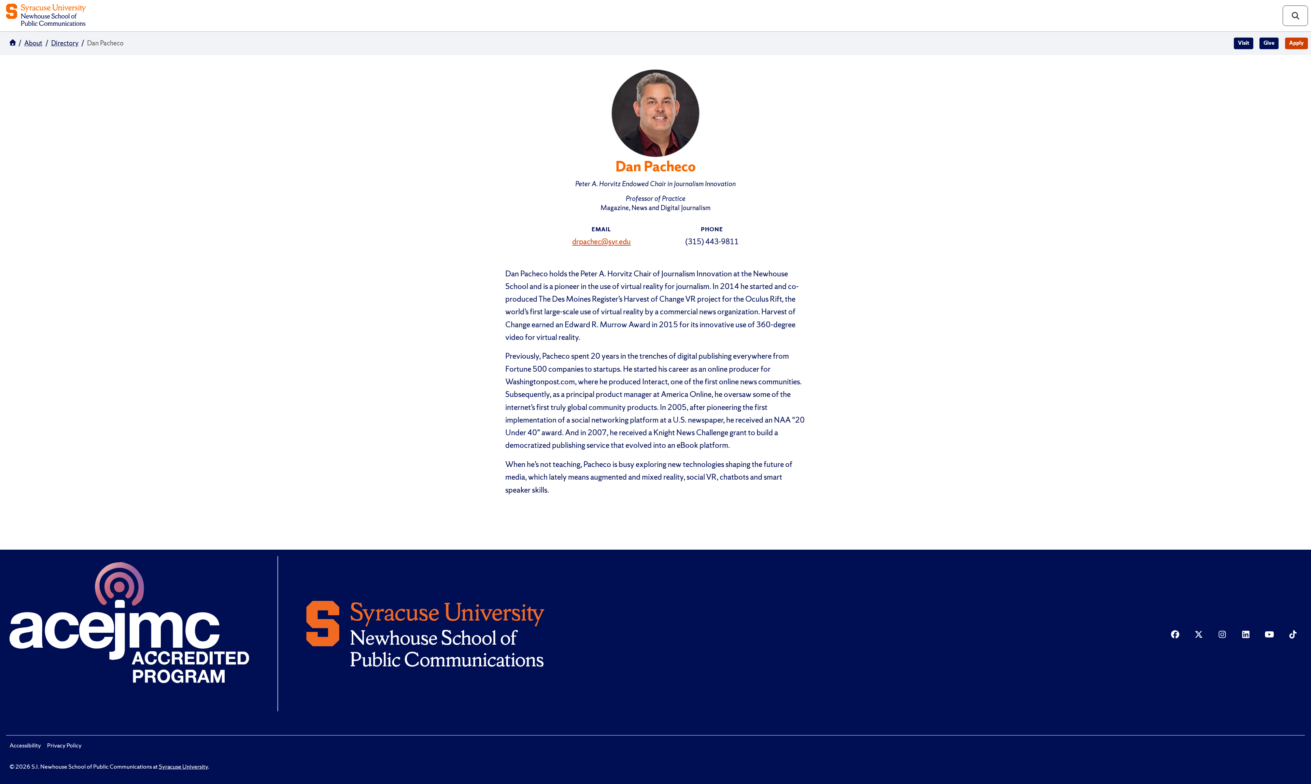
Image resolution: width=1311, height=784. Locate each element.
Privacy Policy (64, 745)
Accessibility (25, 745)
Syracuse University (183, 766)
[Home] (46, 15)
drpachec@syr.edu (601, 242)
